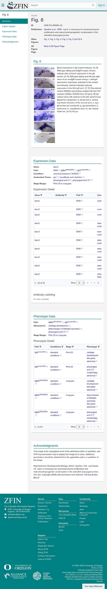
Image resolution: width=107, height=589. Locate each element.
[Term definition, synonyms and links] (57, 177)
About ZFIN (43, 549)
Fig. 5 (64, 39)
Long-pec (70, 381)
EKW (55, 170)
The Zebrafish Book (67, 515)
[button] (41, 195)
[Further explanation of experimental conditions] (80, 174)
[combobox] (63, 5)
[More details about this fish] (59, 170)
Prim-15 (69, 352)
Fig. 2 (46, 39)
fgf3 (82, 170)
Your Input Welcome (93, 586)
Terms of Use (97, 568)
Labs (82, 521)
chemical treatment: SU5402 (65, 174)
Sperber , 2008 (53, 29)
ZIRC (61, 518)
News (82, 503)
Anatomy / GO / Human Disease (45, 517)
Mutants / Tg (43, 509)
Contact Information (46, 556)
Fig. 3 (52, 39)
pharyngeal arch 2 (61, 180)
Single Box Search (46, 546)
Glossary (42, 542)
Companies (85, 525)
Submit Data (64, 506)
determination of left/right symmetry (64, 329)
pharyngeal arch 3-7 (82, 180)
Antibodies (42, 513)
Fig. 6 (71, 39)
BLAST (62, 527)
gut (54, 177)
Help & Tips (43, 539)
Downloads (63, 503)
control (100, 201)
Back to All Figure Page (54, 46)
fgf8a (67, 170)
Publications (43, 521)
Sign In (101, 5)
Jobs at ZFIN (43, 559)
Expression (43, 506)
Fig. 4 (58, 39)
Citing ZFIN (43, 552)
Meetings (84, 506)
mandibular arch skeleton (70, 177)
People (83, 518)
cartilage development (58, 326)
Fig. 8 (5, 14)
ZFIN (61, 530)
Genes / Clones (44, 503)
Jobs (82, 509)
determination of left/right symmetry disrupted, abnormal (93, 401)
